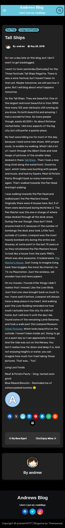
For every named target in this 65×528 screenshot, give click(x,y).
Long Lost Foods (29, 30)
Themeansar (55, 523)
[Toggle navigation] (4, 10)
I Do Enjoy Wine (45, 438)
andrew (20, 46)
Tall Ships (30, 160)
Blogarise (39, 523)
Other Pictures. (14, 328)
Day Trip (10, 30)
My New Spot (19, 438)
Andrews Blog (31, 7)
